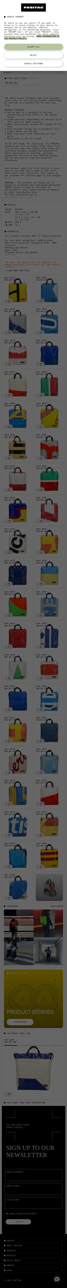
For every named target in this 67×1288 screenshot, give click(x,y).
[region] (33, 35)
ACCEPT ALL (33, 47)
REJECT (33, 55)
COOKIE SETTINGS (33, 63)
